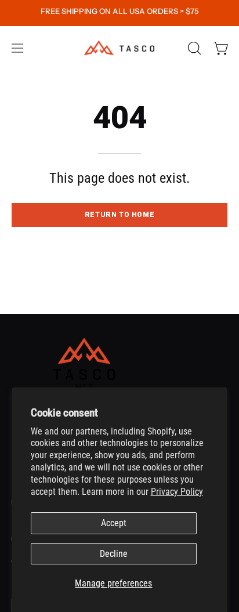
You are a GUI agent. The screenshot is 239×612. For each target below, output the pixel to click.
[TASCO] (119, 47)
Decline (114, 553)
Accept (113, 522)
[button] (193, 48)
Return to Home (119, 215)
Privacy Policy (177, 491)
